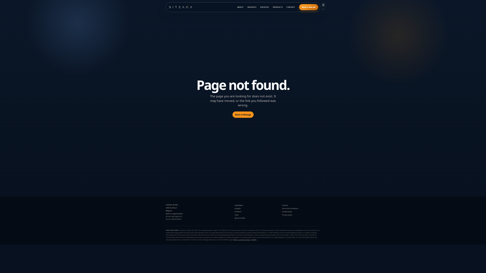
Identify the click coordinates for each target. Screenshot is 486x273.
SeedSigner (239, 205)
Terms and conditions (290, 208)
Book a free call (308, 7)
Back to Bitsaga (243, 114)
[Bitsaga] (200, 7)
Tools (237, 215)
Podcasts (238, 211)
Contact (291, 7)
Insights (251, 7)
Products (278, 7)
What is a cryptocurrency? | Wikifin (245, 240)
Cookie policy (287, 211)
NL (323, 9)
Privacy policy (287, 215)
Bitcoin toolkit (240, 218)
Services (264, 7)
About (240, 7)
